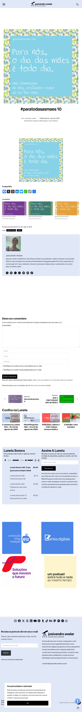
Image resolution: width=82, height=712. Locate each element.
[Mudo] (26, 460)
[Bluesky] (23, 273)
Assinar (6, 653)
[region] (27, 695)
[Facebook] (11, 273)
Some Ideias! (53, 121)
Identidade (28, 121)
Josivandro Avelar (30, 118)
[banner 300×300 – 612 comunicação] (18, 538)
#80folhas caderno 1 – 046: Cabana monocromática (51, 427)
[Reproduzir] (5, 460)
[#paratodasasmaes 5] (67, 208)
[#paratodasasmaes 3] (41, 208)
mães (19, 230)
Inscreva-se (49, 468)
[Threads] (19, 273)
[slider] (16, 460)
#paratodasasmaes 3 (36, 216)
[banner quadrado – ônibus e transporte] (18, 572)
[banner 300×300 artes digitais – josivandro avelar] (57, 538)
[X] (15, 273)
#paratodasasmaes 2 (9, 216)
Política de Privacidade (20, 698)
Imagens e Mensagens (40, 121)
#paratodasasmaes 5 (62, 216)
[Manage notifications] (78, 708)
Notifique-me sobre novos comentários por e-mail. (23, 366)
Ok (28, 703)
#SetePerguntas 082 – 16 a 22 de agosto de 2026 (31, 427)
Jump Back (35, 460)
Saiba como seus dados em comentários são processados (53, 380)
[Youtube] (27, 273)
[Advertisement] (41, 17)
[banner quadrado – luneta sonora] (60, 572)
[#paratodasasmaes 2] (14, 208)
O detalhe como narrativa (71, 426)
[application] (22, 460)
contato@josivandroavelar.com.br (54, 664)
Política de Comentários (37, 385)
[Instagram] (7, 273)
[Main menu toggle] (4, 4)
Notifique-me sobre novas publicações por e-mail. (23, 370)
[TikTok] (32, 273)
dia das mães (11, 230)
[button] (77, 4)
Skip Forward (39, 460)
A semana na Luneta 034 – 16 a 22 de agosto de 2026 (11, 427)
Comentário (6, 325)
